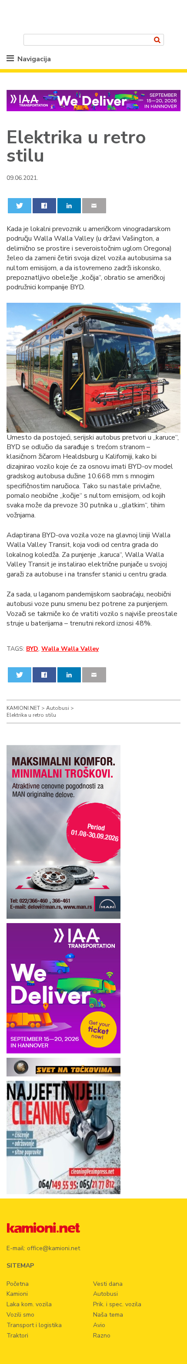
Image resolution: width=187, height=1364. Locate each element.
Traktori (17, 1335)
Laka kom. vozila (29, 1304)
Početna (18, 1284)
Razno (101, 1335)
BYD (32, 649)
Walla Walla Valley (70, 649)
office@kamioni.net (53, 1248)
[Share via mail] (94, 205)
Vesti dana (108, 1284)
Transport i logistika (34, 1325)
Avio (99, 1325)
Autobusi (105, 1294)
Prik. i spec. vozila (117, 1304)
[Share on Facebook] (45, 205)
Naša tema (108, 1315)
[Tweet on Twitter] (20, 205)
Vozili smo (20, 1315)
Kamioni (17, 1294)
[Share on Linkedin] (69, 205)
